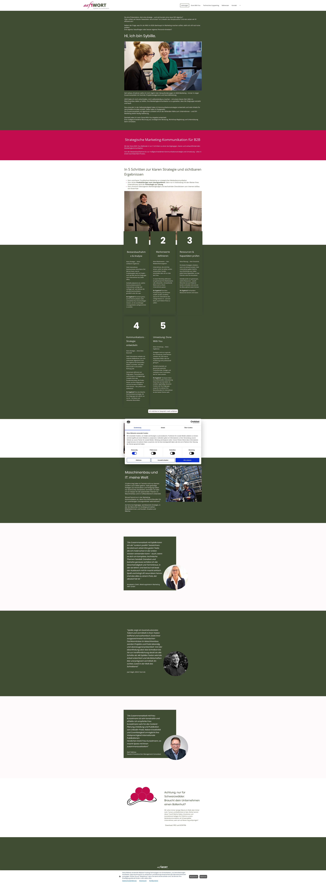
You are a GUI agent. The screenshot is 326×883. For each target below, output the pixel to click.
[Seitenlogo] (96, 5)
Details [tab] (163, 427)
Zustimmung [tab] (137, 427)
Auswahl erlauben (163, 460)
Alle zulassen (187, 460)
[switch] (153, 453)
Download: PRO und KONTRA (175, 825)
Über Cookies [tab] (188, 427)
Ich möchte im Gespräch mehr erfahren (163, 411)
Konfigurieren (153, 881)
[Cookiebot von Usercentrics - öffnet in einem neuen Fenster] (191, 422)
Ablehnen (138, 460)
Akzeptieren (193, 877)
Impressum (143, 881)
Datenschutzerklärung (129, 881)
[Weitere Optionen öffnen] (240, 5)
